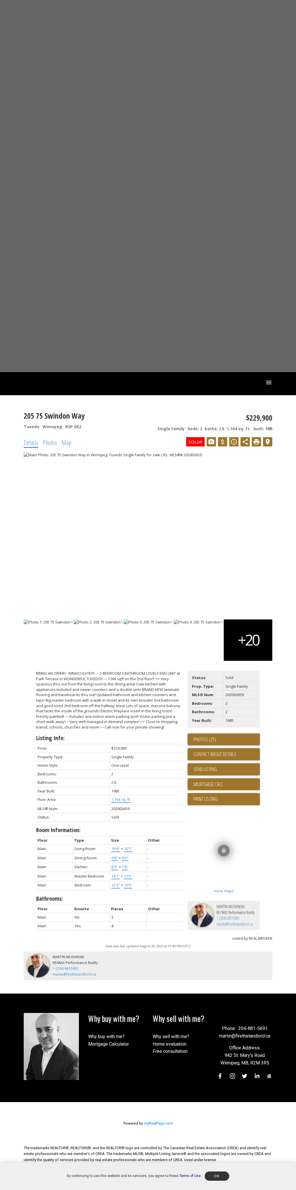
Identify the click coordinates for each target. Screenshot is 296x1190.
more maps (224, 890)
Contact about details (214, 754)
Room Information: (58, 830)
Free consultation (170, 1051)
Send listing (205, 769)
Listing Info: (50, 738)
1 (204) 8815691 (228, 918)
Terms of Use (190, 1176)
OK (217, 1176)
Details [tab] (31, 442)
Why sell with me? (171, 1036)
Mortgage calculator (226, 784)
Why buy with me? (106, 1036)
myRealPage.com (158, 1123)
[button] (220, 1076)
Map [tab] (66, 442)
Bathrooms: (49, 898)
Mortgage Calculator (108, 1044)
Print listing (205, 798)
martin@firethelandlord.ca (235, 924)
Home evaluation (169, 1044)
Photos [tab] (50, 442)
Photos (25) (204, 739)
